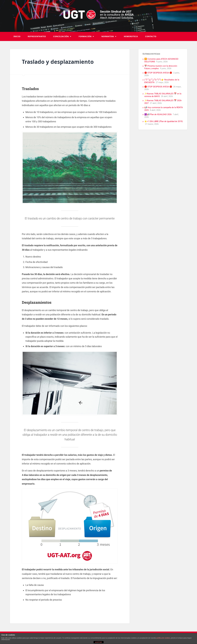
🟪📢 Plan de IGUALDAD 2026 (158, 114)
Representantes (37, 36)
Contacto (150, 36)
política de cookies (163, 638)
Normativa (107, 36)
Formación (85, 36)
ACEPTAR (98, 642)
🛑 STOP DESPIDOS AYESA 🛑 (158, 73)
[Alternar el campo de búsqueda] (182, 36)
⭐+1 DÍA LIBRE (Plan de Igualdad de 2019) (163, 121)
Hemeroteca (131, 36)
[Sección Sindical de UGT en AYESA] (98, 16)
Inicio (17, 36)
